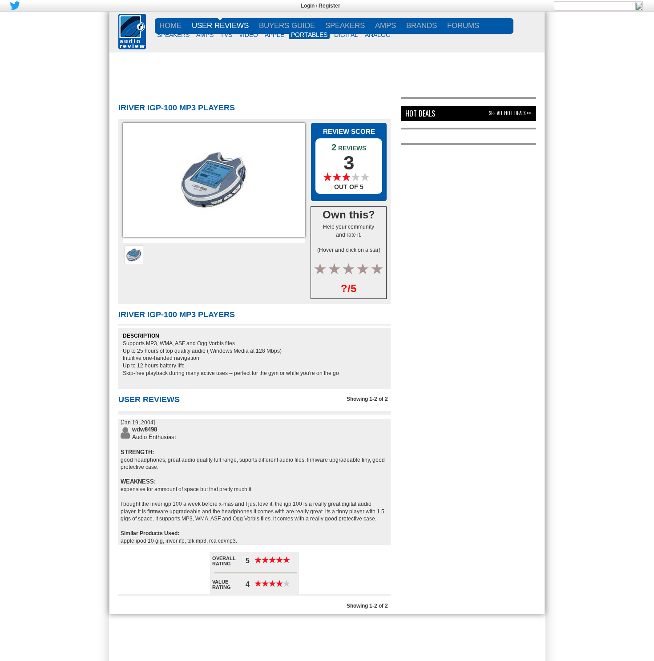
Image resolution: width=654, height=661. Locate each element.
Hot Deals (420, 113)
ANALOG (378, 34)
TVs (226, 34)
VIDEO (248, 34)
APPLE (274, 34)
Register (329, 6)
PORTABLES (309, 34)
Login (308, 6)
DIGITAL (346, 34)
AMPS (205, 34)
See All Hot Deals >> (510, 113)
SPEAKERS (173, 34)
